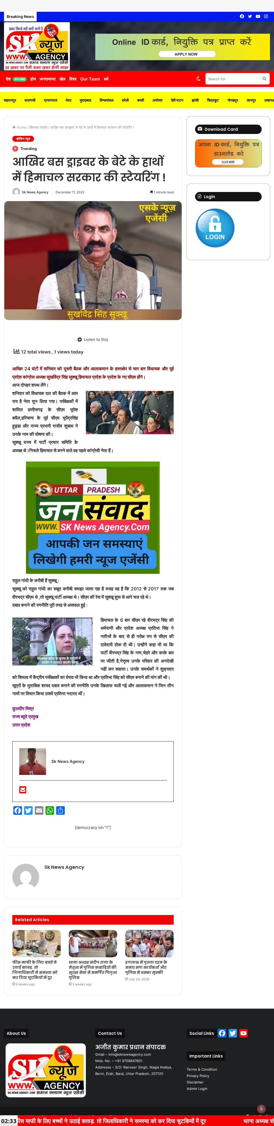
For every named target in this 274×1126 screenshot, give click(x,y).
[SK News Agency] (37, 46)
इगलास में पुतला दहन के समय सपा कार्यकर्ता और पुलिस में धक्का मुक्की (83, 16)
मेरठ (68, 100)
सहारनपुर (10, 100)
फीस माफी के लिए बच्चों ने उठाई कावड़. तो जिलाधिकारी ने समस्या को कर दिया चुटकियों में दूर (35, 970)
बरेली (125, 100)
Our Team (90, 79)
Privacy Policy (198, 1076)
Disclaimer (195, 1082)
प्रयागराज (50, 100)
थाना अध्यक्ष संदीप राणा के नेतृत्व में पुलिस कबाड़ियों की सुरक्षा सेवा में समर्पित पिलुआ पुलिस (93, 970)
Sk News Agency (35, 192)
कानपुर (251, 100)
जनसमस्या (48, 79)
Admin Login (197, 1088)
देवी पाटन (177, 100)
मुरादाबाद (85, 100)
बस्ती (140, 100)
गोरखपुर (232, 100)
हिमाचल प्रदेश (38, 127)
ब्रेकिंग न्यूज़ (23, 139)
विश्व (73, 79)
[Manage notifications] (261, 1109)
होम (33, 79)
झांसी (195, 100)
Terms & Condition (202, 1069)
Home (21, 127)
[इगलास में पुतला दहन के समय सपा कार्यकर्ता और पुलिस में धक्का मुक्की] (149, 943)
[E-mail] (22, 791)
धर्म (106, 79)
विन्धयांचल (106, 100)
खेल (62, 79)
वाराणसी (30, 100)
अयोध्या (157, 100)
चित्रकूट (213, 100)
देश (15, 79)
